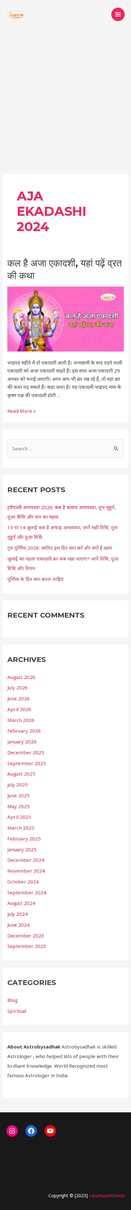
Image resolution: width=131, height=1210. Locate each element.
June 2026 (18, 698)
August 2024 (21, 903)
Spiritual (16, 1011)
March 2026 (20, 720)
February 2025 (24, 838)
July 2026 (17, 687)
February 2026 (24, 730)
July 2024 (17, 914)
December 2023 (25, 935)
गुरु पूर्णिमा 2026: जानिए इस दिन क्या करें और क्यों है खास (59, 548)
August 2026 (21, 677)
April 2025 (19, 817)
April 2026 (19, 709)
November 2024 (26, 871)
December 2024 (25, 860)
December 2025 (25, 752)
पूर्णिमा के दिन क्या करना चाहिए (35, 579)
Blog (12, 1000)
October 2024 (23, 881)
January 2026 (22, 741)
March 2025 (20, 827)
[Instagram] (12, 1131)
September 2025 (26, 763)
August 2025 (21, 773)
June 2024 (18, 924)
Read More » (21, 411)
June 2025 (18, 795)
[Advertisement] (65, 97)
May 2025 (18, 806)
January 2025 (22, 849)
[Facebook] (31, 1131)
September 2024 (26, 892)
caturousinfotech (107, 1195)
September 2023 (26, 946)
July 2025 (17, 784)
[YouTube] (50, 1131)
